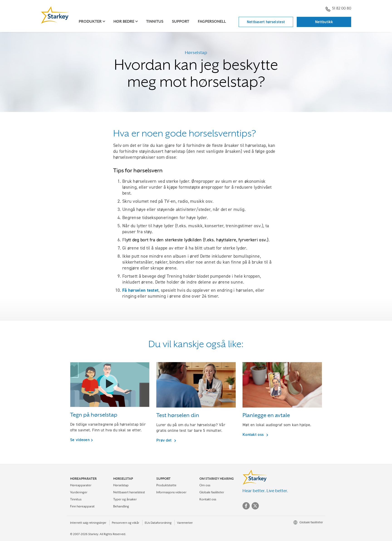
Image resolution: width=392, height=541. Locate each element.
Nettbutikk (324, 21)
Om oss (204, 485)
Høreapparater (80, 485)
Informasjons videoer (171, 492)
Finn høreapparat (82, 506)
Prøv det (164, 440)
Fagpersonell (212, 21)
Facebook (246, 505)
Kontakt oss (254, 434)
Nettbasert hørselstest (266, 21)
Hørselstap (121, 485)
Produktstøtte (166, 485)
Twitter (255, 505)
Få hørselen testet (140, 290)
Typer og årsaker (125, 499)
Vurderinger (78, 492)
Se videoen (80, 439)
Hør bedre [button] (123, 21)
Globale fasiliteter (211, 492)
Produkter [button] (90, 21)
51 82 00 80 (341, 8)
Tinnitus (154, 21)
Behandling (121, 506)
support (180, 21)
